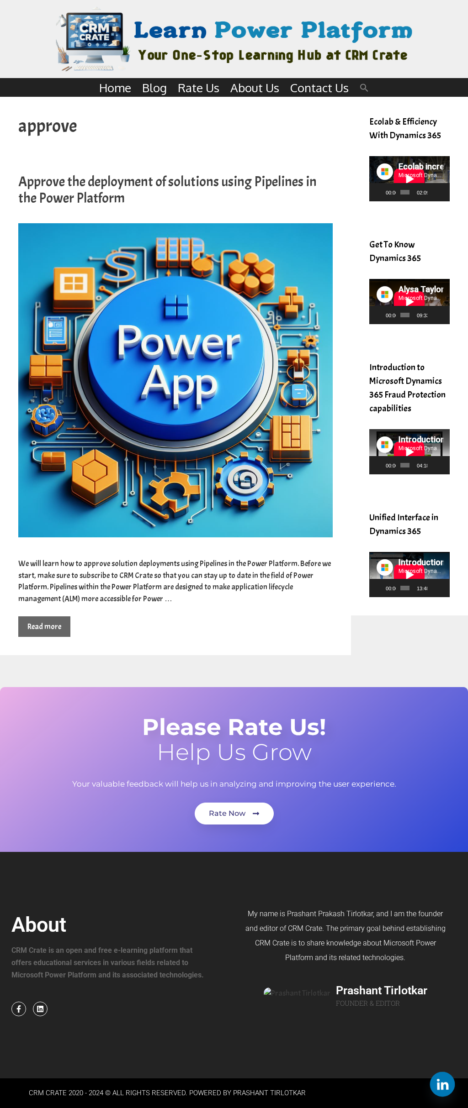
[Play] (381, 192)
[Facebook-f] (18, 1009)
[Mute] (434, 192)
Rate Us (198, 87)
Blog (154, 87)
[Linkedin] (40, 1009)
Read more (44, 626)
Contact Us (319, 87)
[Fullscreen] (443, 192)
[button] (364, 87)
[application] (409, 178)
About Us (254, 87)
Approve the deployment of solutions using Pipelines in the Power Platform (167, 190)
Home (115, 87)
